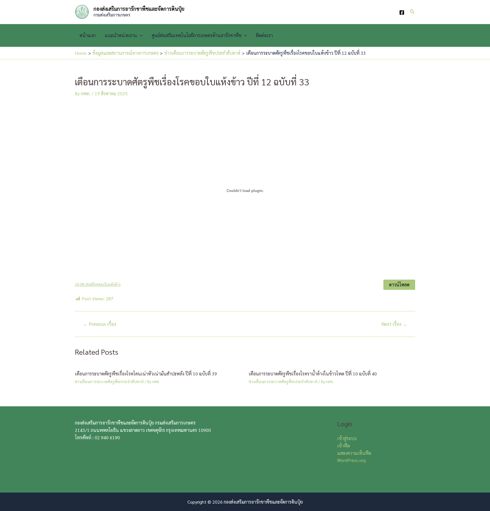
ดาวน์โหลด (399, 285)
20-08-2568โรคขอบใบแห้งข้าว (98, 284)
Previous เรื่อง (99, 324)
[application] (140, 35)
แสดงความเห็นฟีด (354, 453)
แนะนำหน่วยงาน (121, 35)
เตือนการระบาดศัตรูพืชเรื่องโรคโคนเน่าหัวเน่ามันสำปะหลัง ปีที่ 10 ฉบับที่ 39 (146, 374)
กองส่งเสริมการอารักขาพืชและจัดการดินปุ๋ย (139, 8)
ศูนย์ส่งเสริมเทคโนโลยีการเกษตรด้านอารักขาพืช (196, 35)
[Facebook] (401, 12)
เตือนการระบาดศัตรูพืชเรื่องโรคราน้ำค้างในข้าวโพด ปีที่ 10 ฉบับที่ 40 (313, 374)
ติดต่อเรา (264, 35)
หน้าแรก (87, 35)
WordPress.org (351, 460)
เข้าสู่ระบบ (347, 438)
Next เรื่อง (394, 324)
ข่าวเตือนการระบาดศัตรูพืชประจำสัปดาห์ (109, 381)
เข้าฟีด (343, 446)
